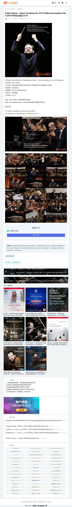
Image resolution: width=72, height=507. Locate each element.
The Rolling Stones (15, 474)
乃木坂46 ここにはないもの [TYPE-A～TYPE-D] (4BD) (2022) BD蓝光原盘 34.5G (29, 429)
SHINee (36, 470)
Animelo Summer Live (56, 448)
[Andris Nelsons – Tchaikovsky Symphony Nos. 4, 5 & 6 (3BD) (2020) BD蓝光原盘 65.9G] (57, 300)
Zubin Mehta (35, 474)
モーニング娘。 (56, 474)
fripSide (15, 461)
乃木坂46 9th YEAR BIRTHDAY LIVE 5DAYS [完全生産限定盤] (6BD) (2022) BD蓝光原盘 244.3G (34, 420)
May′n (35, 467)
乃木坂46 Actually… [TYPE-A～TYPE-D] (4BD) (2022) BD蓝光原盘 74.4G (27, 426)
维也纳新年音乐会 (56, 490)
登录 (54, 2)
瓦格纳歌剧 (36, 490)
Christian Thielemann (35, 454)
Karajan (15, 464)
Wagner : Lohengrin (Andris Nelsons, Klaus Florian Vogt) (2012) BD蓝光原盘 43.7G (57, 344)
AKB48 (15, 448)
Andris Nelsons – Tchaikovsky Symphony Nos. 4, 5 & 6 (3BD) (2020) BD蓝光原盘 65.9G (56, 315)
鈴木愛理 (56, 493)
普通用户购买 (14, 231)
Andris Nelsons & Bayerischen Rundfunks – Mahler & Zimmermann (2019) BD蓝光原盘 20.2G (14, 374)
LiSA (35, 464)
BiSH (56, 451)
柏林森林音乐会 (56, 483)
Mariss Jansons (15, 467)
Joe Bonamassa (56, 461)
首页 (13, 9)
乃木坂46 (15, 477)
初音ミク (56, 477)
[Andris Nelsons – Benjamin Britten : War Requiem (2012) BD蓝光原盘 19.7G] (14, 329)
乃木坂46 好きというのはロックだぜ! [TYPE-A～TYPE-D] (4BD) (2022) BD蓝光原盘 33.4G (32, 432)
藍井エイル (36, 493)
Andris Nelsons (16, 80)
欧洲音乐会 (36, 487)
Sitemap (49, 501)
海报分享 (17, 262)
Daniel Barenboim (15, 458)
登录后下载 (36, 235)
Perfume (56, 467)
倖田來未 (35, 477)
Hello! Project (35, 461)
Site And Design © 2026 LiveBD (29, 501)
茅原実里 (15, 493)
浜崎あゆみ (15, 490)
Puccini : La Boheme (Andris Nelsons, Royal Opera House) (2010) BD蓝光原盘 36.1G (14, 315)
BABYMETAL (15, 451)
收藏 (8, 262)
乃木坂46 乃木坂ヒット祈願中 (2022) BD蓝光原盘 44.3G (22, 438)
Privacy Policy (42, 501)
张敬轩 (15, 483)
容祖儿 (56, 480)
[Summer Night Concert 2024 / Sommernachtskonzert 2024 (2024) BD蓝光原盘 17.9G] (36, 300)
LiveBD (9, 18)
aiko (59, 80)
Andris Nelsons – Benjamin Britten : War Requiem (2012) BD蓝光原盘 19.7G (14, 344)
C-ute (15, 454)
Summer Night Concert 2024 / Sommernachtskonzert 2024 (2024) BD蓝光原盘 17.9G (35, 315)
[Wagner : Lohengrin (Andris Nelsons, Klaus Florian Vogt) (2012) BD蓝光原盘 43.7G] (57, 329)
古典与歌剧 (19, 9)
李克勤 (35, 483)
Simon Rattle (56, 470)
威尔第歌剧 (36, 480)
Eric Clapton (56, 458)
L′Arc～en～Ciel (56, 464)
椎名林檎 (15, 487)
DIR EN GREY (35, 458)
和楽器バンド (15, 480)
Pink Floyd (15, 470)
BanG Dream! (35, 451)
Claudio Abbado (56, 454)
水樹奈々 (56, 487)
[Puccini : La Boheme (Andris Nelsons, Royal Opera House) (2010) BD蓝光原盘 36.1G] (14, 300)
